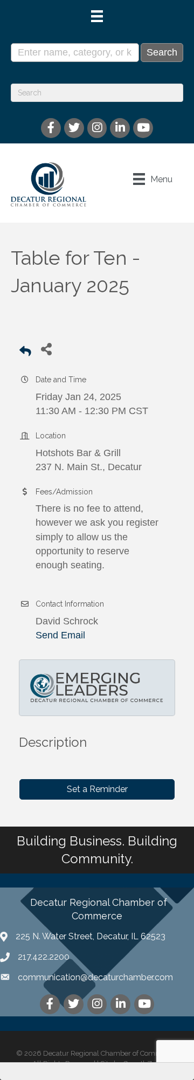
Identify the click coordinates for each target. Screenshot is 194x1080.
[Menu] (97, 16)
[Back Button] (25, 352)
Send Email (60, 635)
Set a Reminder (97, 789)
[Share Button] (46, 348)
